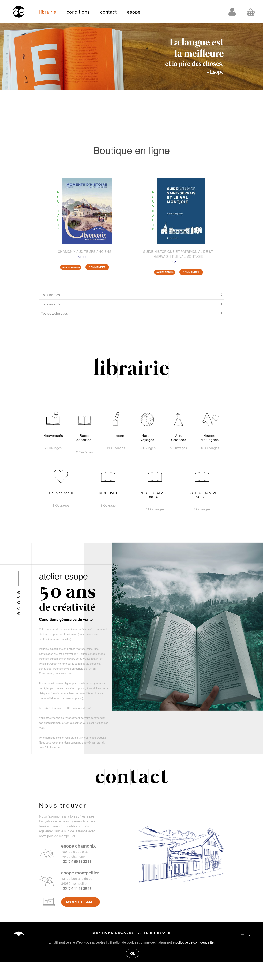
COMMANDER (97, 267)
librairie (48, 11)
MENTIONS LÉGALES (113, 932)
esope (134, 11)
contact (108, 11)
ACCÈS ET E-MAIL (81, 902)
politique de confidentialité (194, 942)
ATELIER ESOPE (154, 932)
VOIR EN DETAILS (71, 267)
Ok (132, 953)
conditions (78, 11)
